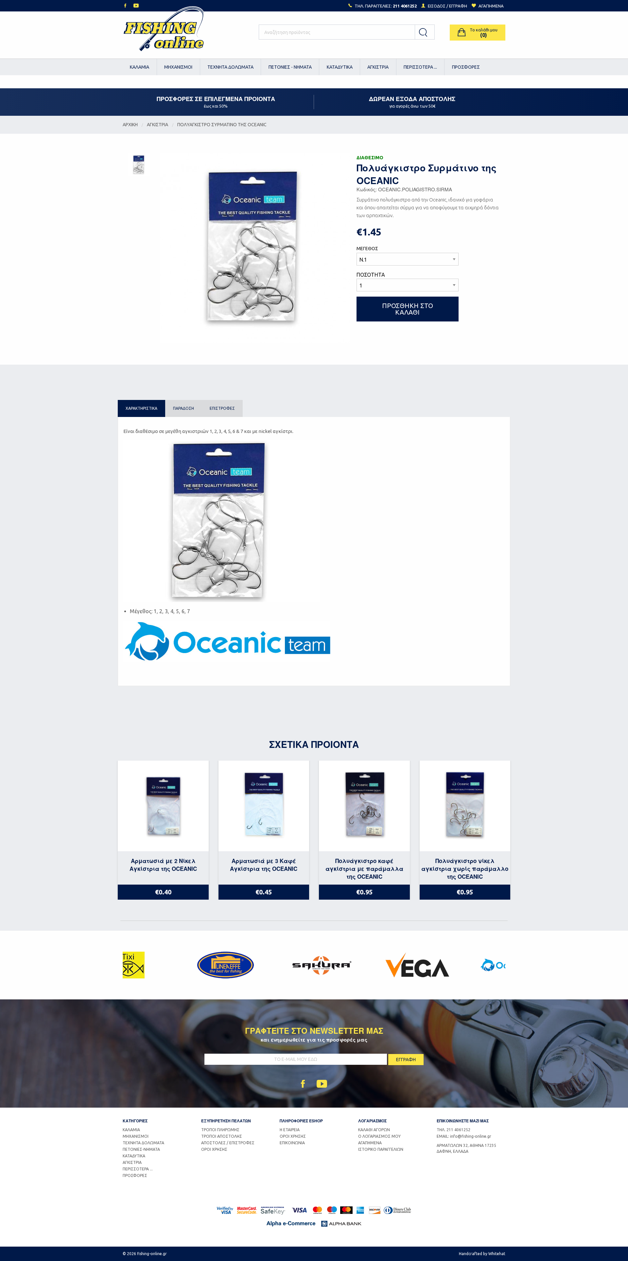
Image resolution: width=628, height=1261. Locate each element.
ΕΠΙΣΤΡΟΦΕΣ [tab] (222, 408)
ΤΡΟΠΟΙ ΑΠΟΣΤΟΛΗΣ (221, 1136)
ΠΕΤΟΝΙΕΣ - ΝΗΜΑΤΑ (290, 67)
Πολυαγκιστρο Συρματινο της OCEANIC (222, 124)
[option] (170, 965)
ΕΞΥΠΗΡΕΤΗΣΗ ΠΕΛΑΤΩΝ (226, 1121)
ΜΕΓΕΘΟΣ (367, 248)
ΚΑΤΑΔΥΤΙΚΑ (340, 67)
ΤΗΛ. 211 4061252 (453, 1130)
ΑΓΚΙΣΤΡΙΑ (378, 67)
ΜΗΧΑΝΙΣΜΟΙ (178, 67)
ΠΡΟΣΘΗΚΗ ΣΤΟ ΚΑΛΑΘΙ (407, 309)
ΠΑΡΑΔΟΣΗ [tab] (183, 408)
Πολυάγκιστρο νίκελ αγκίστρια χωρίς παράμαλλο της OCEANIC (464, 868)
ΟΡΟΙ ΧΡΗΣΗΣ (214, 1149)
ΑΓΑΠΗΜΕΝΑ (370, 1143)
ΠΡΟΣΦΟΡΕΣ (466, 67)
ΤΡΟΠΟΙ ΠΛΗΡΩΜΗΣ (220, 1130)
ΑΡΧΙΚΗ (130, 124)
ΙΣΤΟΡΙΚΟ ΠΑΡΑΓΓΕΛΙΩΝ (380, 1149)
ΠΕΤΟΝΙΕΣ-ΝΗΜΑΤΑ (141, 1149)
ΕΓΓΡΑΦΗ (458, 6)
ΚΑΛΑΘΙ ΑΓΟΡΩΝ (374, 1130)
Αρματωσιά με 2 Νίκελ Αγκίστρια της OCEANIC (163, 864)
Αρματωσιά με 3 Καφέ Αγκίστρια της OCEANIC (263, 864)
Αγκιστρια (157, 124)
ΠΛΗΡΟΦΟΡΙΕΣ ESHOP (301, 1121)
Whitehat (496, 1254)
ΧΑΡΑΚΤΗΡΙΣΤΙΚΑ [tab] (141, 408)
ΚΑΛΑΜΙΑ (139, 67)
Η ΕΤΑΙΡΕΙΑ (290, 1130)
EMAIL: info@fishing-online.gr (464, 1136)
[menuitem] (140, 67)
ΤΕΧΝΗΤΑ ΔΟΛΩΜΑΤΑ (230, 67)
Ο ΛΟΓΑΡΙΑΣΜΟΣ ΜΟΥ (379, 1136)
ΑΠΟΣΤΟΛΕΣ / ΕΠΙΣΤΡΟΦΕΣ (227, 1143)
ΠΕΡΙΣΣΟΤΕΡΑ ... (420, 67)
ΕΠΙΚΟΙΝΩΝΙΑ (292, 1143)
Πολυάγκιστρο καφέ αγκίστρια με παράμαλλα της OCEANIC (364, 868)
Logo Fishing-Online (163, 32)
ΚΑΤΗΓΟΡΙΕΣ (135, 1121)
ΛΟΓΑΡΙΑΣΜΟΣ (372, 1121)
